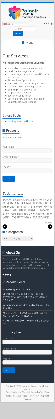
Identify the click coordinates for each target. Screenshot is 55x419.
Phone (6, 167)
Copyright (45, 396)
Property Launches (12, 137)
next (50, 226)
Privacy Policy (34, 396)
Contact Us (10, 396)
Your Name (9, 146)
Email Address (10, 156)
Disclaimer (27, 399)
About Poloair (22, 396)
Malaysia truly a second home (17, 121)
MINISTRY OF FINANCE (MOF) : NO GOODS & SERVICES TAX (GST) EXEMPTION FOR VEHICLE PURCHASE (24, 297)
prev (4, 226)
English (9, 24)
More (42, 268)
